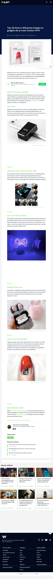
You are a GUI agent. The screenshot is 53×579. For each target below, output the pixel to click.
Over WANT (5, 550)
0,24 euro (9, 335)
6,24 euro (9, 283)
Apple (21, 550)
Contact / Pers (6, 557)
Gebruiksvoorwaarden (25, 567)
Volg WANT (42, 84)
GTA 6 (38, 552)
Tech (21, 552)
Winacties (5, 561)
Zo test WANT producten (9, 552)
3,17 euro (9, 211)
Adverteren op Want (7, 567)
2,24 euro (9, 403)
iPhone (21, 555)
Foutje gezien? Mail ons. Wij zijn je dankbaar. (18, 420)
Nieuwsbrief (5, 559)
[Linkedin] (15, 429)
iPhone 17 (39, 555)
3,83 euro (9, 167)
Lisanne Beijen (17, 35)
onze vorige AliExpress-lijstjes (18, 410)
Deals (21, 561)
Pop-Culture (23, 557)
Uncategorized (11, 35)
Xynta (37, 573)
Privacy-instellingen (41, 564)
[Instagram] (13, 429)
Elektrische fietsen (41, 550)
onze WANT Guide (35, 100)
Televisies (39, 559)
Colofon (4, 555)
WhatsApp (39, 561)
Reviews (22, 559)
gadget (10, 437)
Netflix (38, 557)
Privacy (21, 569)
